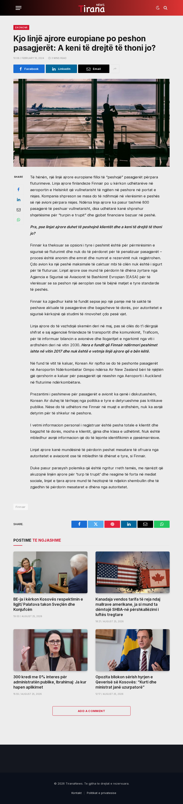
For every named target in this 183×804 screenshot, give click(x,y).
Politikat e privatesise (101, 793)
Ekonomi (21, 27)
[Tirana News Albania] (91, 8)
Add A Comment (91, 711)
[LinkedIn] (18, 199)
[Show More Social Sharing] (114, 69)
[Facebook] (18, 189)
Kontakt (76, 793)
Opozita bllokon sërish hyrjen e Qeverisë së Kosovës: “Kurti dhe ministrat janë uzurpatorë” (126, 682)
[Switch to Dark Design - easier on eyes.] (158, 8)
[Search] (165, 8)
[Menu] (18, 8)
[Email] (18, 210)
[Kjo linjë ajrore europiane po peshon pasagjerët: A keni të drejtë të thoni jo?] (91, 123)
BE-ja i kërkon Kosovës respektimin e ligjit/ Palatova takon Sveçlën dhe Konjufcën (48, 604)
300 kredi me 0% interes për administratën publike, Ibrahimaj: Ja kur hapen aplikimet (49, 682)
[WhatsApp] (18, 220)
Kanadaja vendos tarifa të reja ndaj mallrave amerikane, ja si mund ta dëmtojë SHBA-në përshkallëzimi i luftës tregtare (128, 607)
